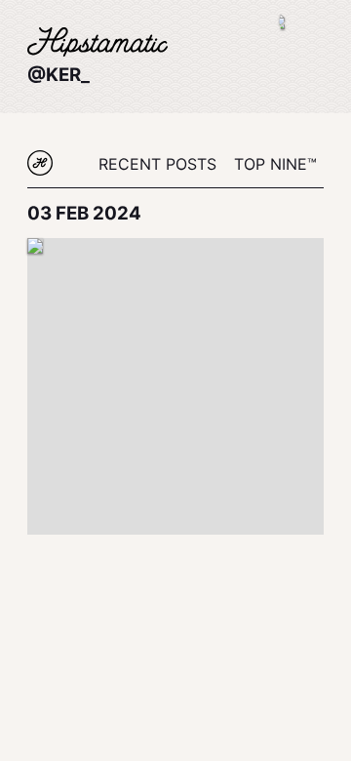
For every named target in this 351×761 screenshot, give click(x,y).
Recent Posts (157, 164)
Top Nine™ (275, 164)
